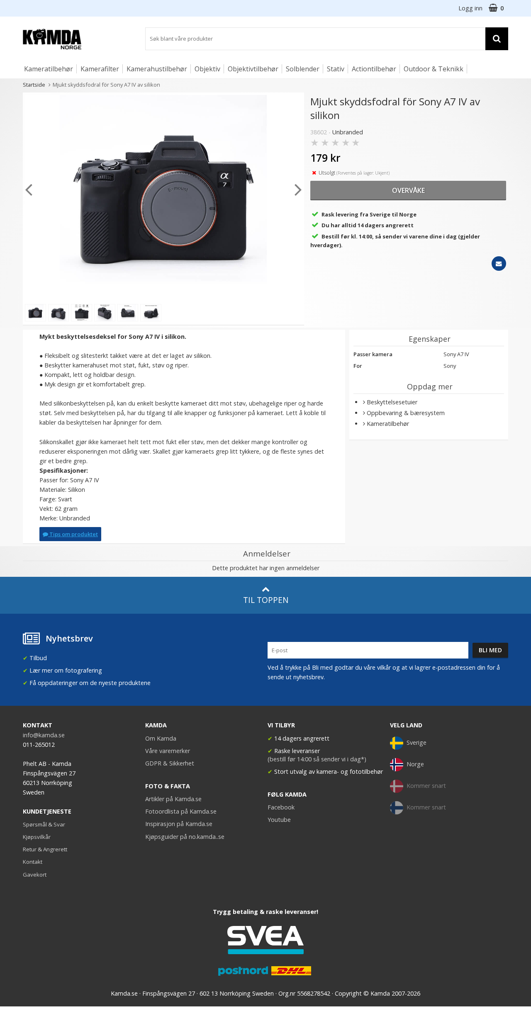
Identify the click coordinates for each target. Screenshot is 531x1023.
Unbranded (347, 132)
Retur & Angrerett (45, 849)
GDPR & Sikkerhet (169, 763)
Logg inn (470, 8)
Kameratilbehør (48, 68)
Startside (34, 84)
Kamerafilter (99, 68)
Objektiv (207, 68)
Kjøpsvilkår (37, 837)
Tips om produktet (73, 534)
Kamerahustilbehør (157, 68)
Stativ (335, 68)
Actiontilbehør (374, 68)
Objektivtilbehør (253, 68)
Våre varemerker (167, 751)
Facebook (281, 807)
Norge (415, 764)
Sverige (416, 742)
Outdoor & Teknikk (433, 68)
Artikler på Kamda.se (173, 799)
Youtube (279, 820)
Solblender (302, 68)
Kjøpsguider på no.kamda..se (184, 837)
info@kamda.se (44, 735)
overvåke (408, 190)
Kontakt (32, 861)
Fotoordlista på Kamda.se (181, 811)
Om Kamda (160, 738)
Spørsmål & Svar (44, 824)
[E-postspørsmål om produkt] (499, 263)
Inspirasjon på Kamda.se (178, 824)
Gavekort (34, 874)
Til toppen (265, 599)
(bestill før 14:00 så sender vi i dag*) (317, 759)
